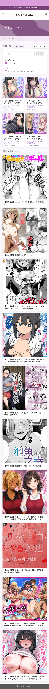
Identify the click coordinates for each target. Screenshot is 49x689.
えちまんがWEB (24, 14)
